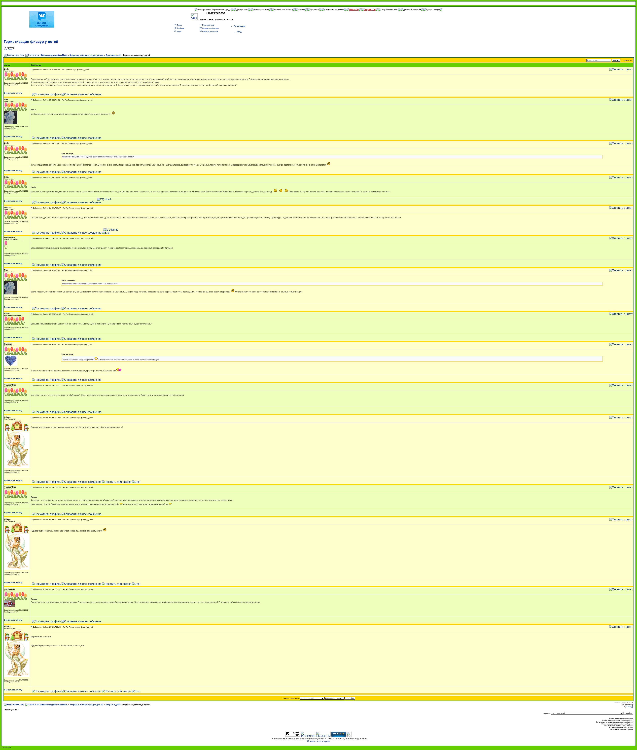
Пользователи (208, 25)
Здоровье (314, 10)
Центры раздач (433, 10)
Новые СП (354, 10)
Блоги (179, 31)
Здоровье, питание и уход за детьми (86, 55)
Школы (301, 10)
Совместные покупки (334, 10)
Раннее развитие (261, 10)
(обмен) (289, 10)
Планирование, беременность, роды (214, 10)
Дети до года (242, 10)
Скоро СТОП (370, 10)
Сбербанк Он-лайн (389, 10)
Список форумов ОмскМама (54, 55)
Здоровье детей (113, 55)
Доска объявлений (412, 10)
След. (10, 49)
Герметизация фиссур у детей (31, 41)
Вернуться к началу (13, 93)
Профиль (180, 28)
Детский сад (280, 10)
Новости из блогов (210, 31)
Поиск (179, 25)
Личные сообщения (210, 28)
